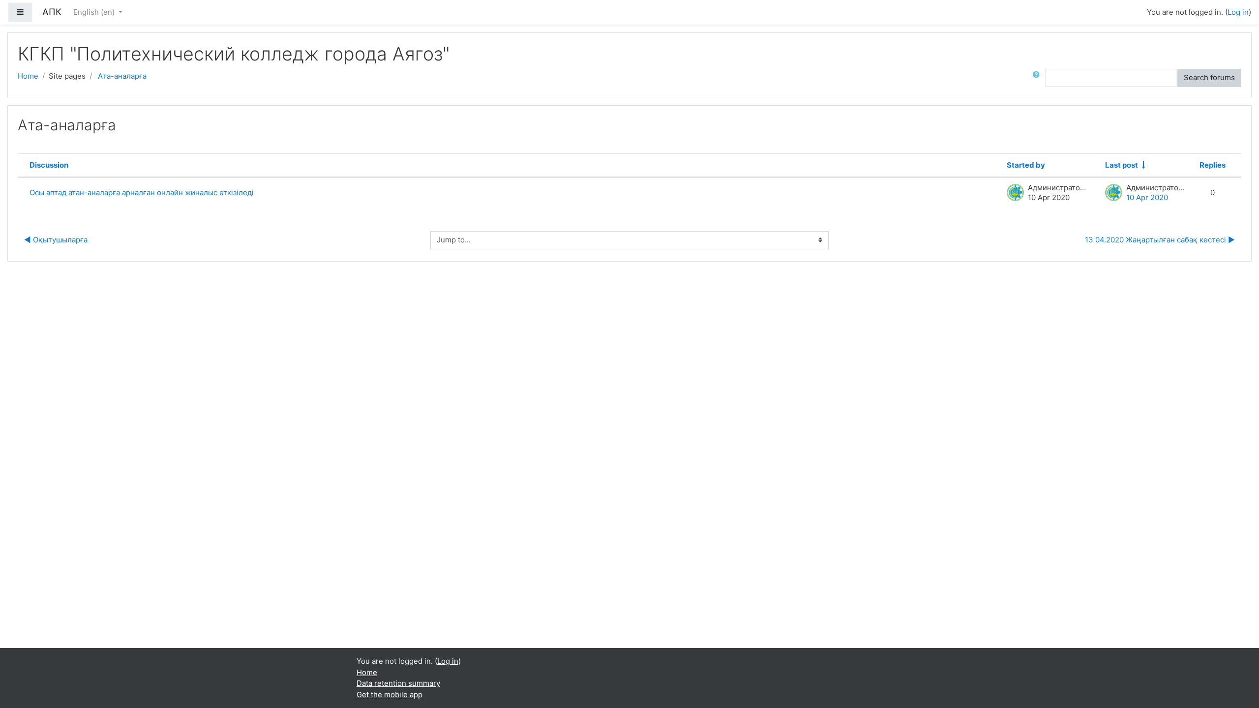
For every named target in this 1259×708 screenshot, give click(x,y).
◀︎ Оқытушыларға (56, 239)
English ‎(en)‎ (95, 12)
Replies (1212, 165)
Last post (1121, 165)
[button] (1038, 78)
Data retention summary (398, 683)
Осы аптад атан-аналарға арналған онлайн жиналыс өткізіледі (142, 192)
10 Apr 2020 (1147, 197)
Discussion (49, 165)
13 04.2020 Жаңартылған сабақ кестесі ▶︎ (1160, 239)
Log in (1238, 12)
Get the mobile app (389, 694)
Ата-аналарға (122, 76)
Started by (1026, 165)
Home (28, 76)
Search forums (1209, 77)
